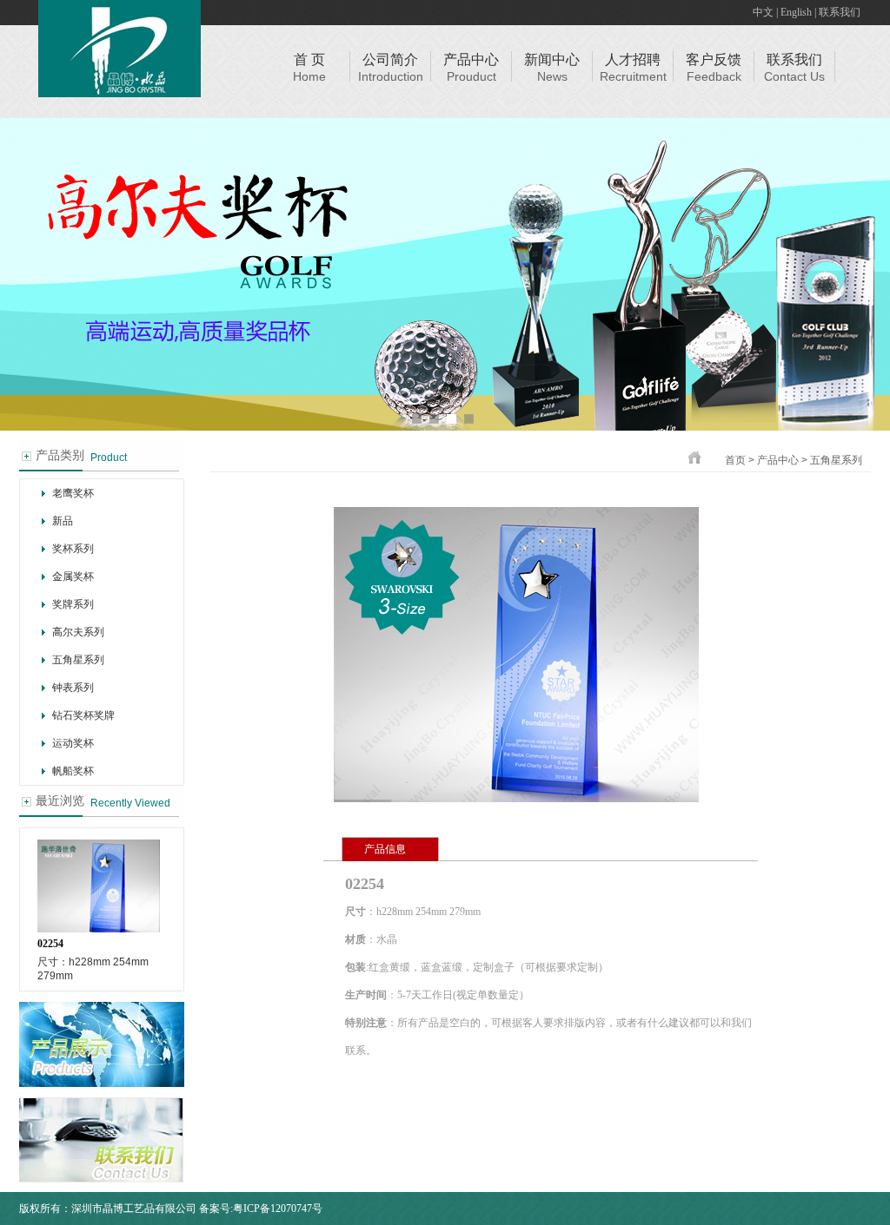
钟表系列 (73, 688)
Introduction (390, 76)
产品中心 (471, 59)
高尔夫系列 (78, 632)
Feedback (714, 76)
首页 (735, 460)
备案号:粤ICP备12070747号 (260, 1208)
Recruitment (633, 76)
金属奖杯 (73, 576)
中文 (763, 12)
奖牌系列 (73, 604)
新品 (62, 521)
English (796, 12)
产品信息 (385, 849)
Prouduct (471, 76)
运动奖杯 (73, 743)
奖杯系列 (73, 549)
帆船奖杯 (73, 771)
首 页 (309, 59)
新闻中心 (552, 59)
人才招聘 (633, 59)
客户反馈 (713, 59)
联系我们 (839, 12)
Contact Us (794, 76)
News (552, 76)
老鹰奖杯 (73, 493)
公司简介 (390, 59)
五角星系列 (78, 660)
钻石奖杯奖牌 (83, 715)
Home (309, 76)
